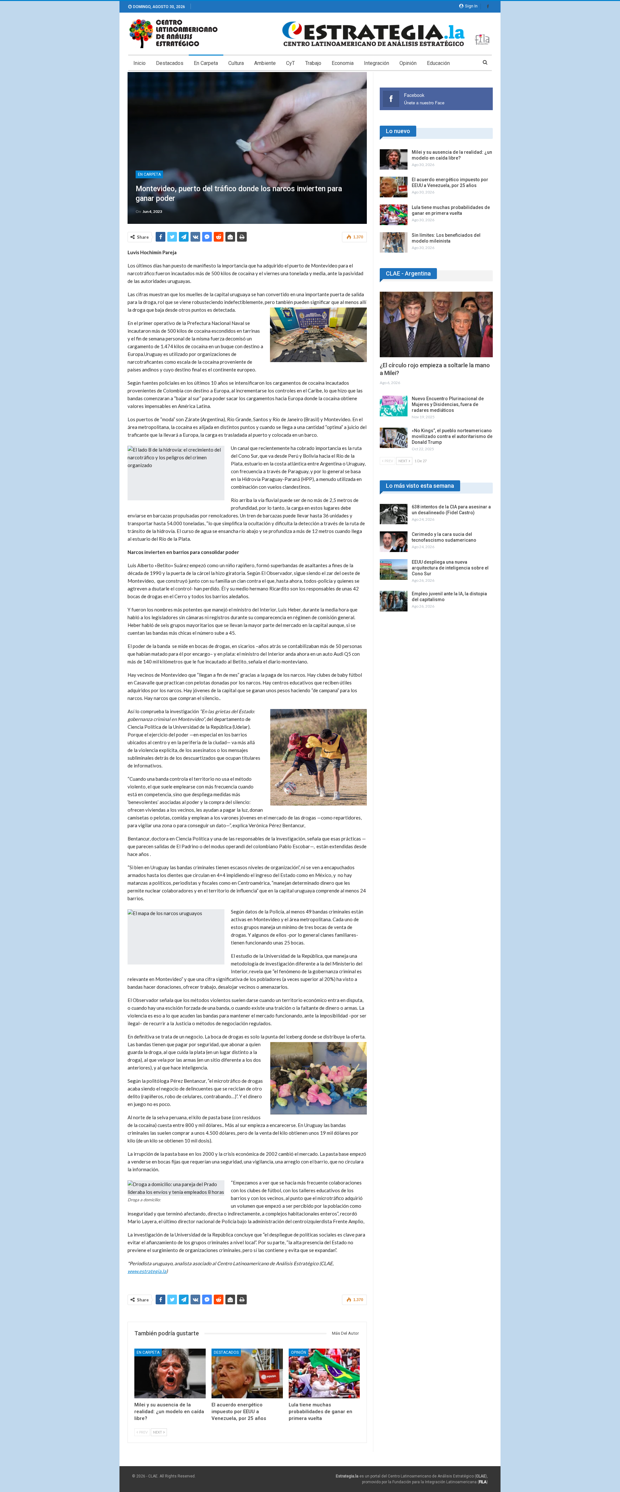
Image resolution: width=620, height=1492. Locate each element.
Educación (438, 63)
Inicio (139, 63)
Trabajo (313, 63)
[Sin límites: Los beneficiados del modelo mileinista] (394, 242)
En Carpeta (206, 63)
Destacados (169, 63)
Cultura (236, 63)
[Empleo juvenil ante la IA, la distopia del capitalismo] (394, 601)
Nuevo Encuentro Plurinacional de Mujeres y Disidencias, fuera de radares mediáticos (448, 404)
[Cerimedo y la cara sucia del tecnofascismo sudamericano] (394, 541)
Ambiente (265, 63)
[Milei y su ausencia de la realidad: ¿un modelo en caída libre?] (170, 1374)
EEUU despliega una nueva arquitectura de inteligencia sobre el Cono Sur (450, 567)
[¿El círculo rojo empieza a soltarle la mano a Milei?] (436, 324)
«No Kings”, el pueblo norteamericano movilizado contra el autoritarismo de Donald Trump (452, 436)
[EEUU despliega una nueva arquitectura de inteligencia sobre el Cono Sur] (394, 569)
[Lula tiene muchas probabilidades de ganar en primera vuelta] (324, 1374)
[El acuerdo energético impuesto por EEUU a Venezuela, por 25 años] (247, 1374)
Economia (343, 63)
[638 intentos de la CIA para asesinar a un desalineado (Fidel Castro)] (394, 514)
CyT (290, 63)
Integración (376, 63)
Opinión (408, 63)
